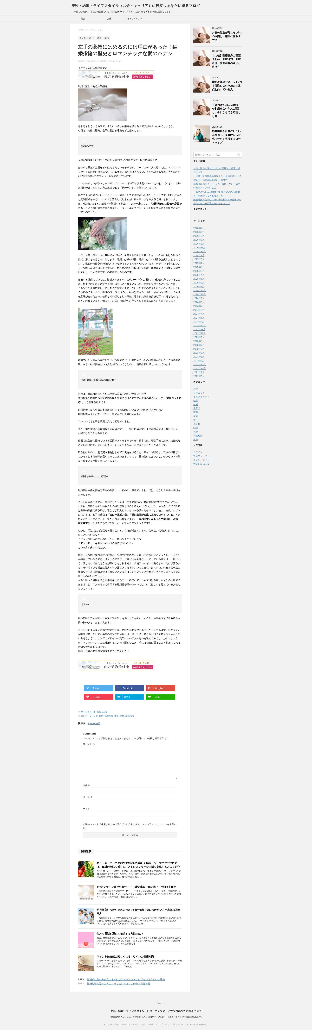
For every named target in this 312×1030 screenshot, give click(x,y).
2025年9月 (198, 255)
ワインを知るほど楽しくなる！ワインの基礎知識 (125, 956)
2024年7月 (198, 306)
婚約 (101, 716)
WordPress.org (201, 464)
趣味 (195, 439)
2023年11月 (199, 329)
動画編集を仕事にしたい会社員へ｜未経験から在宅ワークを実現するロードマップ (226, 137)
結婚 (105, 711)
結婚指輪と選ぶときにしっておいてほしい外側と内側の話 (118, 983)
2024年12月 (199, 290)
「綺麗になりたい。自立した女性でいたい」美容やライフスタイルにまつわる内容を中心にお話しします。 (156, 1017)
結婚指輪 (129, 716)
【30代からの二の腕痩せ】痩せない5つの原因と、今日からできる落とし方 (226, 110)
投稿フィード (200, 456)
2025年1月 (198, 286)
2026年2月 (198, 243)
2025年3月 (198, 278)
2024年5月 (198, 310)
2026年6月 (198, 232)
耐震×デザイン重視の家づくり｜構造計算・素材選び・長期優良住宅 (136, 887)
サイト (86, 808)
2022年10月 (199, 368)
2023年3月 (198, 356)
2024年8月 (198, 302)
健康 (195, 404)
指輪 (116, 716)
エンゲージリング (89, 716)
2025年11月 (199, 247)
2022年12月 (199, 364)
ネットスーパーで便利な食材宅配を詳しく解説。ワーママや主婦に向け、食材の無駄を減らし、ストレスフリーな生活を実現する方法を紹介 (138, 865)
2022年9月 (198, 372)
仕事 (195, 400)
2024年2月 (198, 321)
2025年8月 (198, 259)
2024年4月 (198, 314)
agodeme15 (94, 723)
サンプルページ (158, 1003)
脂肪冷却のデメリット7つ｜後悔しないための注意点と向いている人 (227, 86)
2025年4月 (198, 275)
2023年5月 (198, 353)
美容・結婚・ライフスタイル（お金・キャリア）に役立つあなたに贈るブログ (136, 6)
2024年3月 (198, 317)
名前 (86, 785)
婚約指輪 (109, 716)
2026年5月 (198, 236)
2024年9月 (198, 298)
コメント (89, 744)
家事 (195, 412)
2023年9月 (198, 337)
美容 (83, 18)
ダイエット (199, 392)
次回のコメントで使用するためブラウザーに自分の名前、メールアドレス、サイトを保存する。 (129, 826)
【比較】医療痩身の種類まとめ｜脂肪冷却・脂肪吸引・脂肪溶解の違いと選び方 (226, 61)
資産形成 (197, 435)
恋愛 (109, 18)
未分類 (196, 424)
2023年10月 (199, 333)
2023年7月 (198, 345)
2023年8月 (198, 341)
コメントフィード (202, 460)
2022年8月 (198, 376)
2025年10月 (199, 251)
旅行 (195, 420)
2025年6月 (198, 267)
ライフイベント (135, 18)
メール (88, 797)
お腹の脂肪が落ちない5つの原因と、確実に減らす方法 (227, 36)
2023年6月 (198, 349)
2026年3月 (198, 240)
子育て (196, 408)
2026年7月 (198, 228)
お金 (195, 389)
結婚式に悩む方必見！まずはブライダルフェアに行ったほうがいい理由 (126, 979)
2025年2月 (198, 282)
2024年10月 (199, 294)
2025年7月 (198, 263)
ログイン (197, 452)
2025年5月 (198, 271)
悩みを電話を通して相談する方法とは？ (120, 933)
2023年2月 (198, 360)
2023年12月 (199, 325)
